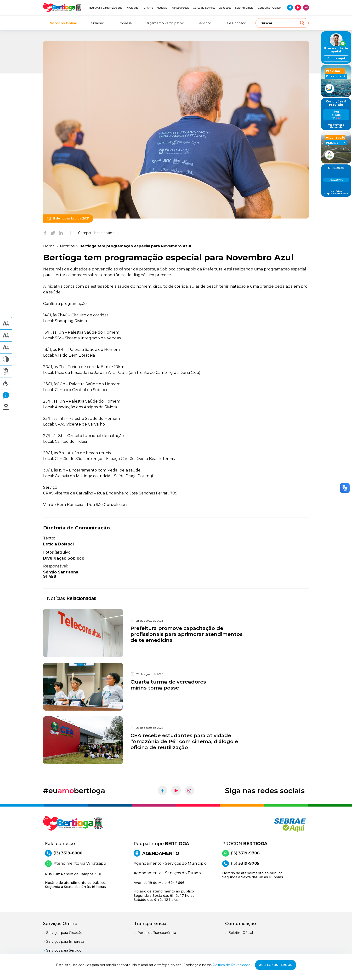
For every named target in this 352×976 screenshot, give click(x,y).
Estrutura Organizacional (106, 7)
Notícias (162, 7)
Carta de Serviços (204, 7)
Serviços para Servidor (64, 950)
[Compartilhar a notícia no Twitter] (53, 233)
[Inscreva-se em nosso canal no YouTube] (298, 8)
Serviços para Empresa (65, 941)
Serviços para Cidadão (64, 933)
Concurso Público (269, 7)
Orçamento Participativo (164, 23)
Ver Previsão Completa (336, 126)
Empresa (125, 23)
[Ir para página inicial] (62, 7)
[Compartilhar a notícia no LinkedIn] (61, 233)
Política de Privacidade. (232, 965)
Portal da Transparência (156, 933)
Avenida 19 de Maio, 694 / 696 (164, 891)
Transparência (179, 7)
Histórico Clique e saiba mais (336, 192)
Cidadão (97, 23)
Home (49, 246)
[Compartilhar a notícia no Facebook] (45, 233)
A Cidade (133, 7)
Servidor (204, 23)
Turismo (147, 7)
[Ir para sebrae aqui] (278, 825)
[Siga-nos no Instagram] (306, 8)
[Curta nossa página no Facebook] (290, 8)
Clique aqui (336, 58)
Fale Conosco (235, 23)
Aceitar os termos (275, 965)
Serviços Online (63, 23)
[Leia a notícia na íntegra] (176, 633)
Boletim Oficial (244, 7)
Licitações (225, 7)
